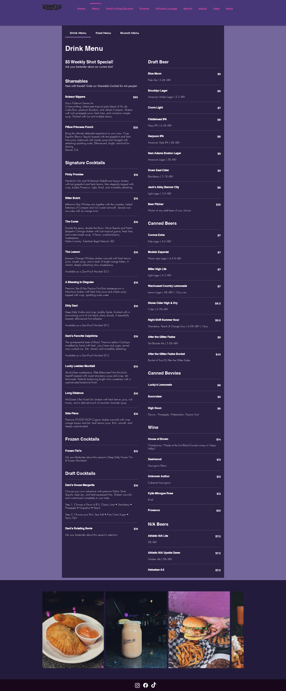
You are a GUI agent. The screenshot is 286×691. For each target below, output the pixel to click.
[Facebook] (145, 685)
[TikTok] (153, 685)
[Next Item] (238, 629)
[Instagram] (137, 685)
